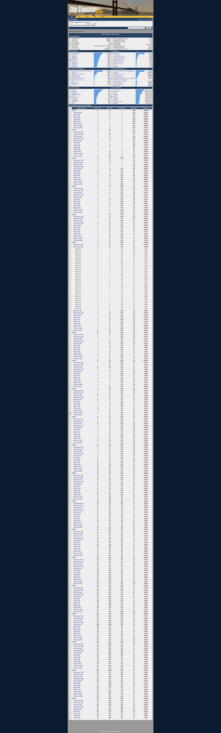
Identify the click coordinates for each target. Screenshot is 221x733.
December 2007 (79, 700)
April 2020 (77, 352)
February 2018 (79, 412)
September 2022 (79, 223)
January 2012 (78, 583)
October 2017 (78, 423)
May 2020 (77, 349)
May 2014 (77, 518)
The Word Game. (76, 77)
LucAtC (115, 96)
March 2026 (78, 123)
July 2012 (77, 570)
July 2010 (77, 627)
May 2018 (77, 406)
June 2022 (77, 229)
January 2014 (78, 527)
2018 (75, 388)
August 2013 (78, 540)
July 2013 (77, 542)
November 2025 (79, 134)
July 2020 (77, 345)
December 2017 (79, 419)
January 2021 (78, 330)
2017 (75, 417)
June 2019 (77, 375)
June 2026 (77, 117)
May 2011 (77, 603)
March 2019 (78, 382)
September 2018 (79, 397)
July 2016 (77, 458)
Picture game (75, 82)
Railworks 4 (75, 84)
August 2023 (78, 197)
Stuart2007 (74, 59)
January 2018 (78, 414)
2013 (75, 529)
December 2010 (79, 616)
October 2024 (78, 164)
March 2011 (78, 607)
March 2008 (78, 691)
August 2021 (78, 315)
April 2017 (77, 436)
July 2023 (77, 199)
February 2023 (79, 210)
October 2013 (78, 536)
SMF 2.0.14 (103, 731)
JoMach (74, 96)
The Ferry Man (75, 53)
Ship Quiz (74, 72)
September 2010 (79, 622)
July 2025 (77, 143)
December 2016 (79, 447)
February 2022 (79, 238)
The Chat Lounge (117, 63)
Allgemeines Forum (118, 60)
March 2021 (78, 326)
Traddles (74, 60)
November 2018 (79, 393)
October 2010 (78, 620)
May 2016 (77, 462)
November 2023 (79, 190)
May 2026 (77, 119)
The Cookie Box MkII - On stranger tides (82, 71)
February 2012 (79, 581)
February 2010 (79, 637)
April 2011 (77, 605)
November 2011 (79, 590)
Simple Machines (116, 731)
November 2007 (79, 702)
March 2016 (78, 466)
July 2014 (77, 514)
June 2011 (77, 601)
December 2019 (79, 362)
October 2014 (78, 507)
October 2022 (78, 221)
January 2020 (78, 358)
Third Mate (74, 99)
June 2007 (77, 713)
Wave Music (75, 63)
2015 (75, 473)
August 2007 (78, 709)
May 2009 (77, 659)
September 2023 (79, 195)
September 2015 (79, 481)
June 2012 (77, 572)
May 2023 (77, 203)
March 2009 (78, 663)
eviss (114, 93)
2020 (75, 332)
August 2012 (78, 568)
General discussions (118, 56)
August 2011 (78, 596)
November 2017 (79, 421)
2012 (75, 557)
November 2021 (79, 247)
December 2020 (79, 334)
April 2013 (77, 549)
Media (114, 65)
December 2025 (79, 132)
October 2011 (78, 592)
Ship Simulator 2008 (118, 59)
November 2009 (79, 646)
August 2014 (78, 512)
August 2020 (78, 343)
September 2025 (79, 138)
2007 (75, 698)
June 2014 (77, 516)
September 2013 (79, 538)
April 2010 (77, 633)
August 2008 (78, 681)
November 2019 (79, 365)
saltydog (74, 56)
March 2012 (78, 579)
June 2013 (77, 544)
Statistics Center (80, 31)
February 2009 (79, 665)
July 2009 (77, 655)
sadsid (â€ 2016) (76, 94)
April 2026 (77, 121)
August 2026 (78, 112)
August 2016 (78, 455)
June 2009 (77, 657)
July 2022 (77, 227)
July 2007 (77, 711)
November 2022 (79, 218)
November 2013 (79, 533)
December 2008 (79, 672)
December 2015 (79, 475)
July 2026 (77, 114)
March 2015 (78, 494)
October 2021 (78, 310)
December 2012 (79, 559)
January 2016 (78, 471)
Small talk (115, 53)
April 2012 (77, 577)
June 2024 (77, 173)
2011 (75, 585)
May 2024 (77, 175)
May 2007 (77, 715)
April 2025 (77, 149)
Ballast (115, 100)
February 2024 (79, 182)
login (83, 22)
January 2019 (78, 386)
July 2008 (77, 683)
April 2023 (77, 205)
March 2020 (78, 354)
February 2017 (79, 440)
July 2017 (77, 429)
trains (73, 103)
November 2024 (79, 162)
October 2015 (78, 479)
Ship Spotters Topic (77, 80)
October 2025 (78, 136)
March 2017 (78, 438)
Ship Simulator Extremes (119, 57)
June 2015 (77, 488)
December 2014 (79, 503)
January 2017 (78, 442)
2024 (75, 158)
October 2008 (78, 676)
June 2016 (77, 460)
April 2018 (77, 408)
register (88, 22)
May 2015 (77, 490)
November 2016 (79, 449)
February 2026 (79, 125)
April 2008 (77, 689)
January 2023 (78, 212)
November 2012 (79, 562)
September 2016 (79, 453)
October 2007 (78, 704)
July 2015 (77, 486)
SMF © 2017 (109, 731)
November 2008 (79, 674)
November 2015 (79, 477)
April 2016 (77, 464)
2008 (75, 670)
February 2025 (79, 153)
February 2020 (79, 356)
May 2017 (77, 434)
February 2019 (79, 384)
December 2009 (79, 644)
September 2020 (79, 341)
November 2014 (79, 505)
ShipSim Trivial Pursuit (77, 74)
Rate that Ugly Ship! (118, 84)
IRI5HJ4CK (74, 65)
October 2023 (78, 192)
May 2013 (77, 546)
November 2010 (79, 618)
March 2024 (78, 179)
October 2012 (78, 564)
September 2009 (79, 650)
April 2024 (77, 177)
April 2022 (77, 234)
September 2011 (79, 594)
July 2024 (77, 171)
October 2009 (78, 648)
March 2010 (78, 635)
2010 (75, 614)
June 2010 (77, 629)
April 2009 (77, 661)
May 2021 (77, 321)
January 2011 (78, 611)
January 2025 (78, 156)
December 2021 (79, 244)
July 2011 (77, 598)
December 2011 (79, 588)
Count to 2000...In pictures (78, 78)
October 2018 (78, 395)
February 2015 (79, 497)
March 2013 (78, 551)
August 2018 (78, 399)
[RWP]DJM (74, 57)
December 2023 (79, 188)
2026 (75, 110)
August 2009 (78, 652)
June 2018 (77, 404)
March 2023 (78, 208)
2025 (75, 130)
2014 (75, 501)
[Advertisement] (110, 726)
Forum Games (117, 55)
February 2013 (79, 553)
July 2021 (77, 317)
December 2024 (79, 160)
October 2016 (78, 451)
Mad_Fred (74, 55)
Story (73, 81)
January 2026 (78, 127)
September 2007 (79, 707)
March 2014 (78, 523)
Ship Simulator (72, 31)
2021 (75, 242)
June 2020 (77, 347)
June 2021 (77, 319)
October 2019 (78, 367)
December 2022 (79, 216)
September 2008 (79, 678)
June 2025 (77, 145)
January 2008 (78, 696)
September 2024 (79, 166)
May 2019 (77, 378)
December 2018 (79, 391)
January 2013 (78, 555)
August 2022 (78, 225)
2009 (75, 642)
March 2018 (78, 410)
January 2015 (78, 499)
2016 (75, 445)
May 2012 (77, 575)
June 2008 (77, 685)
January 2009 (78, 668)
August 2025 (78, 140)
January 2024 (78, 184)
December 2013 (79, 531)
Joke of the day (76, 75)
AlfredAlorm (149, 44)
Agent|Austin (75, 62)
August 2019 (78, 371)
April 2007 (77, 717)
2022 (75, 214)
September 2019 (79, 369)
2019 (75, 360)
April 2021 (77, 323)
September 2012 (79, 566)
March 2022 (78, 236)
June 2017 (77, 432)
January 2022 (78, 240)
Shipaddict (74, 66)
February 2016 (79, 468)
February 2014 (79, 525)
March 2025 (78, 151)
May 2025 (77, 147)
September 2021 (79, 313)
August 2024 (78, 169)
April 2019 (77, 380)
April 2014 (77, 520)
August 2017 (78, 427)
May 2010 (77, 631)
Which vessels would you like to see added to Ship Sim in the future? (124, 79)
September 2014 (79, 510)
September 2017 (79, 425)
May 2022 (77, 231)
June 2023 (77, 201)
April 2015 (77, 492)
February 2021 (79, 328)
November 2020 (79, 336)
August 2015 (78, 484)
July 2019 (77, 373)
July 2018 (77, 401)
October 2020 (78, 339)
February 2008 (79, 694)
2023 (75, 186)
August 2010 (78, 624)
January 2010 (78, 640)
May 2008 (77, 687)
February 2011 (78, 609)
